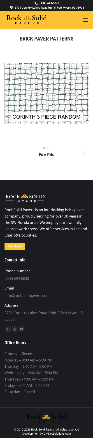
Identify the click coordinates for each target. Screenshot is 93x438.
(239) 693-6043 (49, 3)
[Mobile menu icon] (85, 20)
